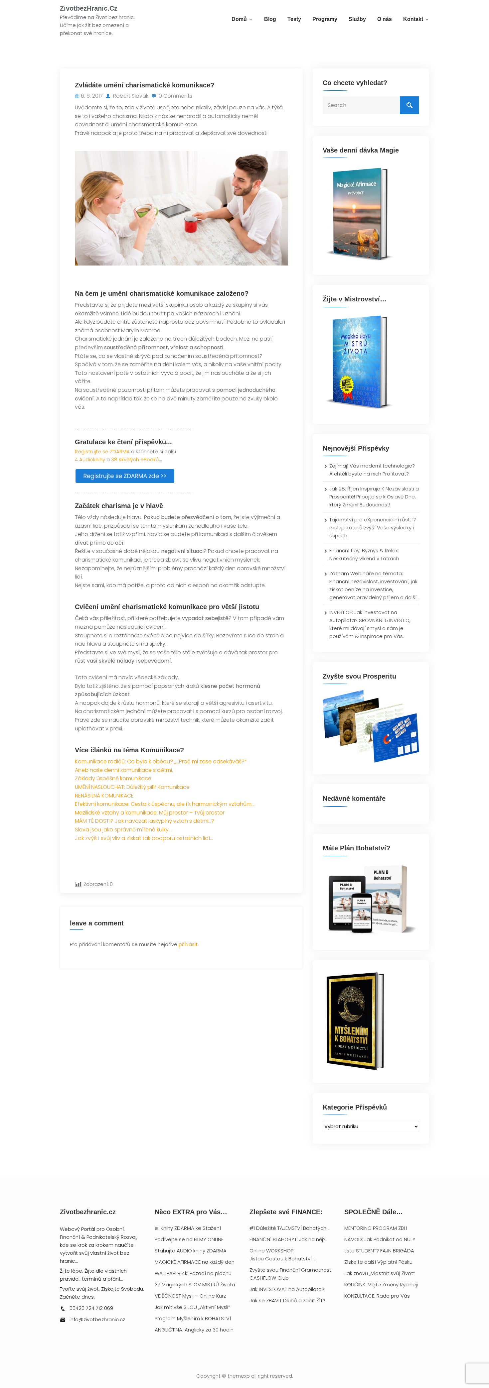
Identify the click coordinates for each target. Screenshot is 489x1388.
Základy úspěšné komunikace (113, 778)
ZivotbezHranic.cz (88, 8)
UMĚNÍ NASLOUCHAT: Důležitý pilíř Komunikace (132, 787)
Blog (270, 19)
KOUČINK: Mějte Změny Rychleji (381, 1284)
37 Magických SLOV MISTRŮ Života (195, 1284)
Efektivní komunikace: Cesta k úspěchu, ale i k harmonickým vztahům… (164, 804)
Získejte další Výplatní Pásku (378, 1261)
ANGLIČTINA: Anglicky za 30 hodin (194, 1329)
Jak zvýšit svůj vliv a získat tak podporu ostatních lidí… (144, 838)
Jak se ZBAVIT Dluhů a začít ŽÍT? (287, 1300)
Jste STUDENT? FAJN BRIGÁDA (379, 1250)
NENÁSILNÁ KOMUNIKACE (104, 796)
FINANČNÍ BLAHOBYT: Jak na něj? (287, 1239)
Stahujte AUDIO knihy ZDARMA (191, 1250)
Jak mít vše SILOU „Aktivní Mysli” (192, 1307)
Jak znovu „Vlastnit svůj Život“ (379, 1273)
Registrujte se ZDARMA (102, 451)
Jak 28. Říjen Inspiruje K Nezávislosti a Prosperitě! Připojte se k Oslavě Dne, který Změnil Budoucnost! (374, 496)
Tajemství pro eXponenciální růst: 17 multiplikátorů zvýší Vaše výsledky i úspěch (372, 527)
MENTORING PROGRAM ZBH (375, 1228)
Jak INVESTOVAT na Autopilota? (286, 1289)
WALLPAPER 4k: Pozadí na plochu (193, 1273)
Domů (239, 19)
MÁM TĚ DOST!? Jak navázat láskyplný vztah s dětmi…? (144, 821)
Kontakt (413, 19)
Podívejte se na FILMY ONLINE (189, 1239)
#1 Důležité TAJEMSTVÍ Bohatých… (289, 1228)
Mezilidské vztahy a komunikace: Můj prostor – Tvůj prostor (150, 812)
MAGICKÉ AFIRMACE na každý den (195, 1261)
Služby (357, 19)
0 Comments (174, 96)
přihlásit (188, 944)
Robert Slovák (130, 96)
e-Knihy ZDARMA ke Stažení (188, 1228)
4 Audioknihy (90, 459)
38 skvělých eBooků (135, 459)
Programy (324, 19)
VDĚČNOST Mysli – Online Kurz (190, 1295)
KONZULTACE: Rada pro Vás (377, 1295)
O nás (384, 19)
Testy (294, 19)
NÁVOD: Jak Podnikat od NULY (379, 1239)
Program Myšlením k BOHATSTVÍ (193, 1318)
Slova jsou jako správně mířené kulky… (123, 829)
